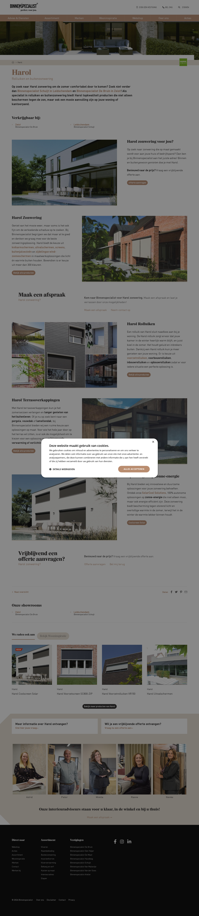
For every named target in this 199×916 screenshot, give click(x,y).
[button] (62, 469)
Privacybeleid (120, 461)
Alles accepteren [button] (134, 469)
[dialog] (99, 458)
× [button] (153, 442)
